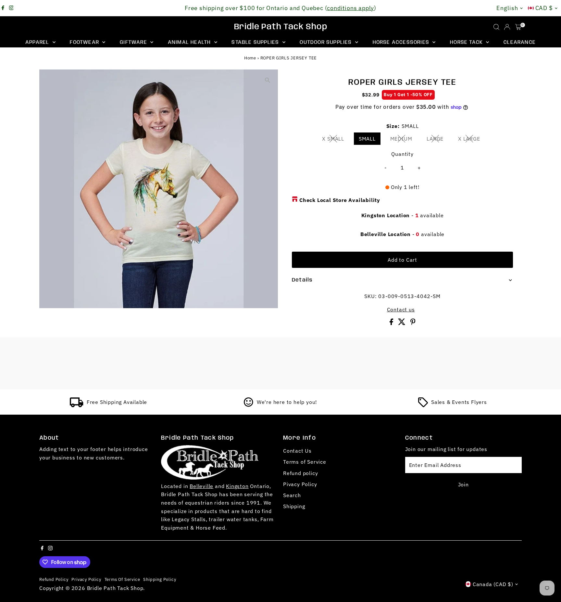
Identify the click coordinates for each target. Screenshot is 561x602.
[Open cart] (518, 27)
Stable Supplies (255, 42)
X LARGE (471, 139)
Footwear (85, 42)
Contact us (401, 309)
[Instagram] (11, 8)
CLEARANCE (520, 42)
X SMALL (335, 139)
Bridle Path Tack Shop (280, 27)
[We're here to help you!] (249, 405)
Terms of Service (304, 461)
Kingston (237, 486)
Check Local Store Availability (339, 200)
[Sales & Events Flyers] (423, 405)
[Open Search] (496, 27)
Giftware (134, 42)
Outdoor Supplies (326, 42)
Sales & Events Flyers (459, 402)
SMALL (367, 138)
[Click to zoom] (267, 80)
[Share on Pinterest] (413, 323)
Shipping (294, 506)
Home (250, 58)
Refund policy (300, 473)
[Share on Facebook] (392, 323)
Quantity (402, 154)
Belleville (201, 486)
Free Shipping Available (117, 402)
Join (463, 484)
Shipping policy (159, 579)
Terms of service (122, 579)
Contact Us (297, 450)
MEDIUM (404, 139)
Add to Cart (402, 260)
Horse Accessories (402, 42)
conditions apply (350, 8)
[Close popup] (547, 496)
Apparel (38, 42)
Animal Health (190, 42)
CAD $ (544, 8)
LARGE (438, 139)
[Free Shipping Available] (76, 405)
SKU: (370, 296)
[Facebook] (3, 8)
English (507, 8)
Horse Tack (467, 42)
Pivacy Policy (300, 484)
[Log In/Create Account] (507, 27)
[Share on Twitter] (402, 323)
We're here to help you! (287, 402)
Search (292, 495)
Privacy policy (86, 579)
